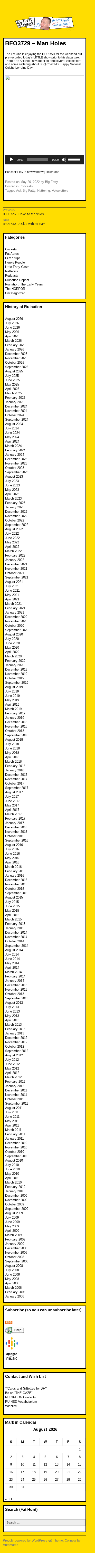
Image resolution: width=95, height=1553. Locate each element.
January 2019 (14, 718)
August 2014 (14, 950)
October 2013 (14, 994)
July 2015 (12, 902)
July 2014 (12, 954)
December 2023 (16, 459)
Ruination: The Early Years (24, 284)
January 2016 (14, 875)
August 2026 (14, 319)
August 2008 (14, 1266)
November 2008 (16, 1252)
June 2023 (12, 485)
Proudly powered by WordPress (25, 1540)
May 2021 (12, 595)
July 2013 (12, 1007)
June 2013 (12, 1011)
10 (22, 1464)
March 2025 (13, 393)
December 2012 (16, 1038)
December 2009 (16, 1195)
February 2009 (15, 1239)
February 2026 (15, 345)
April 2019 (12, 704)
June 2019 (12, 696)
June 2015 (12, 906)
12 (45, 1464)
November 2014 (16, 937)
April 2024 (12, 441)
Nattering (43, 190)
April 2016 (12, 862)
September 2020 (16, 630)
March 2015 (13, 919)
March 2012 (13, 1077)
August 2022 (14, 529)
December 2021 (16, 564)
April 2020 (12, 652)
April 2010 (12, 1178)
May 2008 (12, 1279)
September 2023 (16, 472)
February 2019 (15, 713)
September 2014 (16, 945)
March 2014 (13, 972)
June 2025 (12, 380)
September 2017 (16, 788)
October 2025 (14, 362)
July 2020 (12, 639)
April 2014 (12, 967)
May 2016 (12, 858)
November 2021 (16, 568)
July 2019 (12, 691)
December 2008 (16, 1248)
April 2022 (12, 547)
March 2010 (13, 1182)
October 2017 (14, 783)
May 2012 (12, 1068)
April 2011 (12, 1125)
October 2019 (14, 678)
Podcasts (26, 186)
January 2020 (14, 665)
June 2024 (12, 433)
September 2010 (16, 1156)
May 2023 (12, 490)
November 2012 (16, 1042)
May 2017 (12, 805)
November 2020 (16, 621)
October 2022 (14, 520)
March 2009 (13, 1235)
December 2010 (16, 1143)
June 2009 (12, 1222)
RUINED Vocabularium (21, 1401)
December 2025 (16, 354)
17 (22, 1472)
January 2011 (14, 1138)
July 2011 (12, 1112)
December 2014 (16, 932)
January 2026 (14, 349)
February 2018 (15, 766)
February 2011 (15, 1134)
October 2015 (14, 888)
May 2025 (12, 384)
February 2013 (15, 1029)
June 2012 (12, 1064)
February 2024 (15, 450)
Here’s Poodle (15, 262)
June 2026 (12, 327)
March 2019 (13, 709)
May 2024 (12, 437)
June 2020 (12, 643)
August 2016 (14, 845)
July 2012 (12, 1059)
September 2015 (16, 893)
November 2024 (16, 411)
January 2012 (14, 1086)
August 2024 (14, 424)
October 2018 (14, 731)
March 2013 (13, 1024)
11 (34, 1464)
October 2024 (14, 415)
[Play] (11, 159)
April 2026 (12, 336)
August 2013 (14, 1002)
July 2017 (12, 796)
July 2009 (12, 1217)
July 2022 (12, 533)
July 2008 (12, 1270)
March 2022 (13, 551)
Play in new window (30, 172)
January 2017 (14, 823)
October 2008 (14, 1257)
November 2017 (16, 779)
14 (68, 1464)
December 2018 (16, 722)
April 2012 (12, 1073)
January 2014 (14, 981)
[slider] (75, 159)
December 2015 (16, 880)
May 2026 (12, 332)
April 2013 (12, 1020)
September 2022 (16, 525)
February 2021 (15, 608)
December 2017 (16, 774)
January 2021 (14, 612)
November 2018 (16, 726)
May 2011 (12, 1121)
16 (11, 1472)
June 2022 (12, 538)
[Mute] (64, 159)
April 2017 (12, 810)
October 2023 (14, 468)
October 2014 (14, 941)
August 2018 (14, 739)
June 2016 (12, 853)
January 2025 (14, 402)
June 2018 (12, 748)
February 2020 (15, 661)
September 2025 (16, 367)
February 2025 (15, 397)
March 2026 (13, 340)
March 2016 (13, 867)
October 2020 (14, 625)
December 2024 (16, 406)
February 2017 (15, 818)
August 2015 (14, 897)
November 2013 (16, 989)
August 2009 (14, 1213)
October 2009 (14, 1204)
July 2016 (12, 849)
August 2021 (14, 582)
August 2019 (14, 687)
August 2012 (14, 1055)
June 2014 (12, 959)
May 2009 (12, 1226)
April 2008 (12, 1283)
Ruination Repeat (17, 280)
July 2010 (12, 1165)
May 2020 (12, 647)
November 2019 (16, 674)
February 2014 (15, 976)
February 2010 (15, 1187)
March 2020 (13, 656)
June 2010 (12, 1169)
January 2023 (14, 507)
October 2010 (14, 1152)
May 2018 (12, 753)
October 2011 (14, 1099)
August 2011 (14, 1108)
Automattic (10, 1545)
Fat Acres (12, 254)
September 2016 (16, 840)
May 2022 (12, 542)
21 (68, 1472)
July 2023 (12, 481)
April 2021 (12, 599)
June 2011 (12, 1116)
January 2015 (14, 928)
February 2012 (15, 1081)
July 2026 (12, 323)
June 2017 (12, 801)
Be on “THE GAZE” (18, 1393)
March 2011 (13, 1130)
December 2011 (16, 1090)
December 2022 (16, 511)
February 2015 (15, 924)
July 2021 (12, 586)
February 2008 (15, 1292)
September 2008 (16, 1261)
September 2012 (16, 1051)
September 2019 (16, 682)
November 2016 (16, 831)
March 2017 (13, 814)
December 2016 (16, 827)
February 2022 (15, 555)
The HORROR (15, 289)
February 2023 (15, 503)
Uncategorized (15, 293)
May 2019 (12, 700)
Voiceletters (60, 190)
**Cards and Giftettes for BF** (26, 1388)
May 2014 (12, 963)
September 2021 (16, 577)
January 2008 (14, 1296)
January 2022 (14, 560)
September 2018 (16, 735)
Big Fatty (51, 182)
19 (45, 1472)
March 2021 (13, 604)
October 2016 (14, 836)
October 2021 (14, 573)
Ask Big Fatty (25, 190)
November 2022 (16, 516)
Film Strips (12, 258)
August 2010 (14, 1160)
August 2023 (14, 476)
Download (52, 172)
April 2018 (12, 757)
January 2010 (14, 1191)
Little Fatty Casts (17, 267)
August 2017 (14, 792)
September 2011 (16, 1103)
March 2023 (13, 498)
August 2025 (14, 371)
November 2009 (16, 1200)
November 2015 (16, 884)
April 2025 (12, 389)
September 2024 (16, 419)
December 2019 (16, 669)
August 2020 (14, 634)
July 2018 (12, 744)
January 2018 (14, 770)
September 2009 (16, 1209)
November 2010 (16, 1147)
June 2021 (12, 590)
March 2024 (13, 446)
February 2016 (15, 871)
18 (34, 1472)
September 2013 (16, 998)
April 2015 (12, 915)
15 (79, 1464)
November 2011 (16, 1095)
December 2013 (16, 985)
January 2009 (14, 1244)
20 (56, 1472)
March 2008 (13, 1287)
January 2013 (14, 1033)
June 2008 (12, 1274)
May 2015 (12, 910)
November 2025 (16, 358)
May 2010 (12, 1173)
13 (56, 1464)
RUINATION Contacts (20, 1397)
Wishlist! (11, 1406)
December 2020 (16, 617)
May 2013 (12, 1016)
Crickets (11, 249)
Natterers (11, 271)
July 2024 (12, 428)
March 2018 (13, 761)
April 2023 (12, 494)
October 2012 (14, 1046)
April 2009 (12, 1230)
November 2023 (16, 463)
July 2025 (12, 376)
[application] (44, 159)
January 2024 (14, 454)
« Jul (8, 1499)
